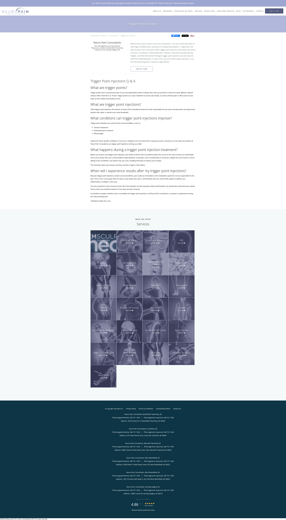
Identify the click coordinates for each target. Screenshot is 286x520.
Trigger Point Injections (128, 36)
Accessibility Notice (163, 409)
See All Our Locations (143, 499)
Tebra (153, 510)
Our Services (113, 36)
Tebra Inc (120, 409)
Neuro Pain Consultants (98, 36)
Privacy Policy (131, 409)
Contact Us (177, 409)
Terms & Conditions (146, 409)
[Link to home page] (14, 11)
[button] (142, 68)
